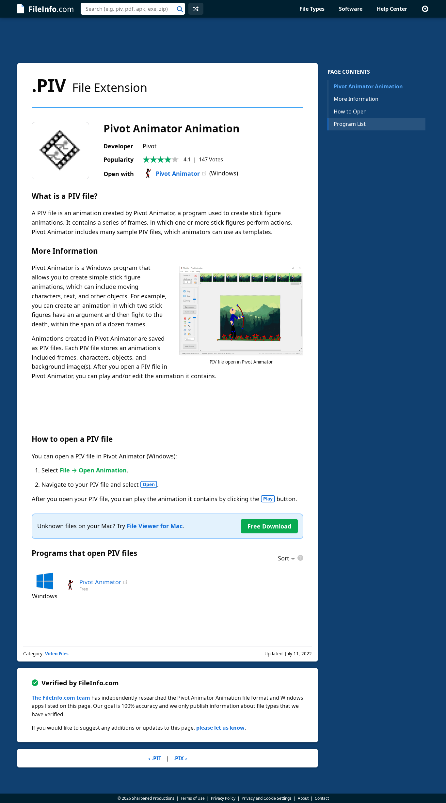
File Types (312, 8)
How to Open (350, 111)
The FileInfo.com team (61, 697)
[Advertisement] (223, 40)
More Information (356, 98)
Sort (283, 559)
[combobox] (133, 9)
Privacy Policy (223, 798)
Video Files (57, 654)
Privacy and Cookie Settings (267, 798)
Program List (350, 123)
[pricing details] (299, 558)
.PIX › (180, 758)
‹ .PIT (154, 758)
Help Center (392, 8)
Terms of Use (193, 798)
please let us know (220, 727)
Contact (322, 798)
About (303, 798)
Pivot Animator (178, 173)
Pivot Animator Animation (368, 86)
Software (350, 8)
